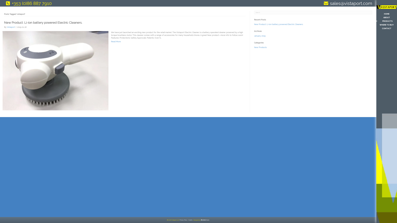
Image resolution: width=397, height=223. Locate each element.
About (386, 17)
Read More (116, 41)
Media (205, 220)
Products (387, 21)
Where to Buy (387, 25)
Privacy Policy (183, 220)
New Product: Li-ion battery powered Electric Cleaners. (43, 22)
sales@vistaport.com (351, 3)
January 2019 (259, 36)
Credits (190, 220)
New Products (260, 47)
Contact (386, 28)
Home (386, 14)
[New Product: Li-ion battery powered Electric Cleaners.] (55, 70)
